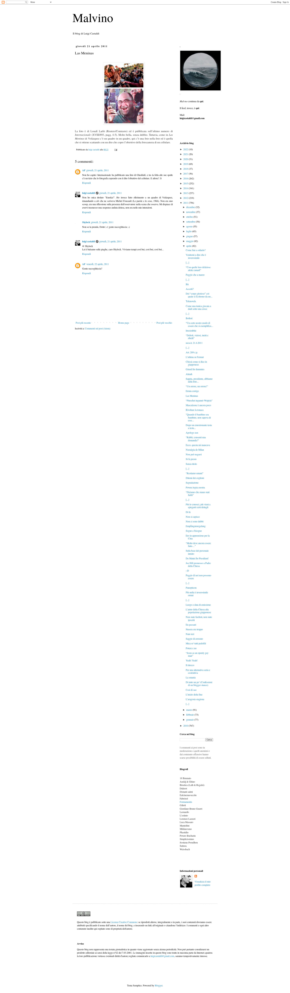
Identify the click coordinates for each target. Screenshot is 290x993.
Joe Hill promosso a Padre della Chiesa (198, 564)
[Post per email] (115, 149)
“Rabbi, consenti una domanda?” (196, 439)
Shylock (86, 222)
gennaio (190, 719)
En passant (191, 624)
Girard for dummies (195, 369)
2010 (186, 725)
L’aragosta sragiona (195, 699)
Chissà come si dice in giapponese (196, 363)
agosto (189, 226)
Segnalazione (192, 482)
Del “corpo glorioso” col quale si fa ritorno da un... (199, 295)
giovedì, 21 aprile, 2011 (97, 170)
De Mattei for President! (197, 558)
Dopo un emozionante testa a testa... (199, 426)
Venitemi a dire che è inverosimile (196, 256)
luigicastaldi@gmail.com (162, 956)
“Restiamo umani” (194, 473)
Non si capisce (193, 516)
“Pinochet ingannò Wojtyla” (199, 400)
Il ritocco (190, 665)
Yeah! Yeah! (192, 660)
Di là (188, 512)
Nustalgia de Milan (195, 449)
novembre (191, 211)
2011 (186, 202)
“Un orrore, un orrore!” (197, 386)
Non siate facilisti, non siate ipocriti (199, 618)
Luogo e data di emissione (198, 604)
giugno (189, 236)
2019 (186, 163)
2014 (186, 188)
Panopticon (191, 587)
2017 (186, 173)
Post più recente (83, 322)
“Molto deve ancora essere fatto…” (198, 544)
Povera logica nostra (195, 487)
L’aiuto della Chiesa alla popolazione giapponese (198, 611)
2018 (186, 168)
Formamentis (186, 801)
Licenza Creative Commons (124, 922)
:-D (187, 570)
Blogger (158, 985)
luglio (189, 231)
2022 (186, 149)
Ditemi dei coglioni (195, 477)
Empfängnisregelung (196, 526)
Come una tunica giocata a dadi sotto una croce (198, 307)
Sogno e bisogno (194, 530)
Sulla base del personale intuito (197, 552)
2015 (186, 183)
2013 (186, 193)
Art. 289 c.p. (192, 352)
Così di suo (191, 689)
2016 (186, 178)
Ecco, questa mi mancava (198, 445)
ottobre (189, 216)
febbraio (190, 714)
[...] (187, 262)
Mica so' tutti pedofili (196, 643)
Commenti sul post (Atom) (97, 328)
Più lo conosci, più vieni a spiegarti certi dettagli (198, 506)
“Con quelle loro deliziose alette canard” (198, 269)
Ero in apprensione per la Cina (198, 537)
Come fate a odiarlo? (196, 250)
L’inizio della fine (194, 694)
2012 (186, 197)
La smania (191, 677)
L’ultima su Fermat (195, 357)
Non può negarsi (194, 454)
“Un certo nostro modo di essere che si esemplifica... (199, 324)
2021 (186, 154)
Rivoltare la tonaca (194, 409)
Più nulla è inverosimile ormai (197, 594)
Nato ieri (190, 634)
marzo (189, 709)
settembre (191, 221)
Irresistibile (191, 330)
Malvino (92, 17)
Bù (187, 284)
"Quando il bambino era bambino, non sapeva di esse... (198, 417)
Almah (189, 374)
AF (83, 170)
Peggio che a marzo (195, 274)
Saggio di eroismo (194, 638)
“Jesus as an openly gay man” (197, 654)
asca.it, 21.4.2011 (194, 342)
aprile (189, 245)
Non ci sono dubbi (194, 521)
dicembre (191, 207)
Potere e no (191, 648)
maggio (190, 241)
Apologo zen (192, 432)
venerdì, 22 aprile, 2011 (97, 264)
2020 (186, 159)
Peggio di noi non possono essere (198, 577)
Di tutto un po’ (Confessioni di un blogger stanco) (199, 684)
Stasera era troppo (194, 629)
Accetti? (190, 288)
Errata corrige (192, 390)
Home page (123, 322)
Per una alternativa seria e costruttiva (198, 671)
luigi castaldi (88, 193)
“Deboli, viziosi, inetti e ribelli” (197, 337)
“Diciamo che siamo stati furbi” (197, 493)
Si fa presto (191, 459)
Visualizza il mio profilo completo (203, 883)
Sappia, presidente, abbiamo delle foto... (199, 380)
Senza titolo (191, 463)
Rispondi (86, 182)
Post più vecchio (164, 322)
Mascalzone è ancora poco (198, 405)
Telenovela (191, 301)
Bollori (189, 318)
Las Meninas (192, 395)
